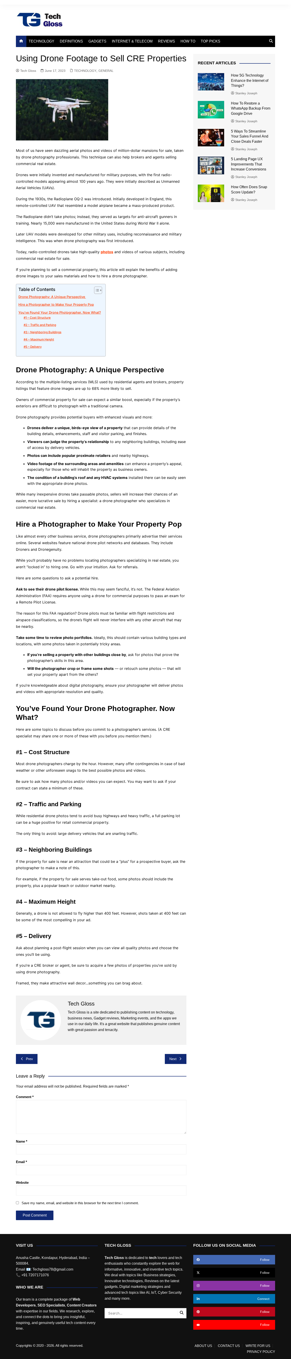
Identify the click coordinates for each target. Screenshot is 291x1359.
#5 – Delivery (33, 346)
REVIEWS (166, 41)
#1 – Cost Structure (37, 317)
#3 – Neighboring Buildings (42, 332)
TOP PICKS (210, 41)
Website (22, 1182)
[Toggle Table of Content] (96, 290)
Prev (29, 1059)
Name (21, 1141)
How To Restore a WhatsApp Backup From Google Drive (250, 108)
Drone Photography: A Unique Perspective (52, 297)
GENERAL (105, 71)
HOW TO (188, 41)
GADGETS (97, 41)
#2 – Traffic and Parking (40, 325)
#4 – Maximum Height (39, 339)
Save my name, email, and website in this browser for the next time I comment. (80, 1203)
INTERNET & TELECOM (132, 41)
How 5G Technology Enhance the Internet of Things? (249, 80)
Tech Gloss (28, 71)
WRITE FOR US (258, 1346)
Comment (25, 1097)
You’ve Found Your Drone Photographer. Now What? (59, 312)
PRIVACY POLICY (261, 1352)
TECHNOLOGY (41, 41)
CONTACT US (229, 1346)
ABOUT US (203, 1346)
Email (21, 1162)
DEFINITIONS (71, 41)
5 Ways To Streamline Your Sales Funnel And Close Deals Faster (249, 136)
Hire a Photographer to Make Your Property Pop (56, 304)
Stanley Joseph (246, 93)
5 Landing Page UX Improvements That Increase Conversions (249, 164)
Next (172, 1059)
